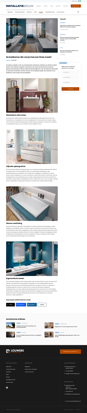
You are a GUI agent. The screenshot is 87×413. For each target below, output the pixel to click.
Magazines (39, 5)
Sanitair (41, 12)
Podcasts (45, 5)
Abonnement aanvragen (31, 369)
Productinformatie (20, 12)
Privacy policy (78, 409)
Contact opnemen (29, 371)
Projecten (29, 12)
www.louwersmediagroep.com (73, 401)
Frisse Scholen (60, 12)
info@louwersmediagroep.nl (73, 373)
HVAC (35, 12)
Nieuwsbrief (65, 5)
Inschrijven (70, 89)
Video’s (51, 5)
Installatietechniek (50, 12)
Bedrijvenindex (75, 5)
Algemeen (10, 12)
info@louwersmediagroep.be (73, 394)
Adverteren (58, 5)
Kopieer (42, 304)
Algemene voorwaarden (69, 409)
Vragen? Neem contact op (69, 351)
